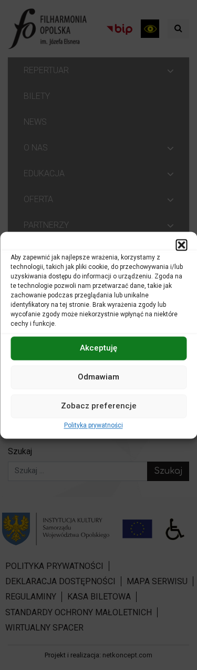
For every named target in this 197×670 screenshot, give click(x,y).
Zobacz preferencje (99, 406)
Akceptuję (98, 348)
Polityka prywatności (93, 425)
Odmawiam (98, 377)
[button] (181, 244)
